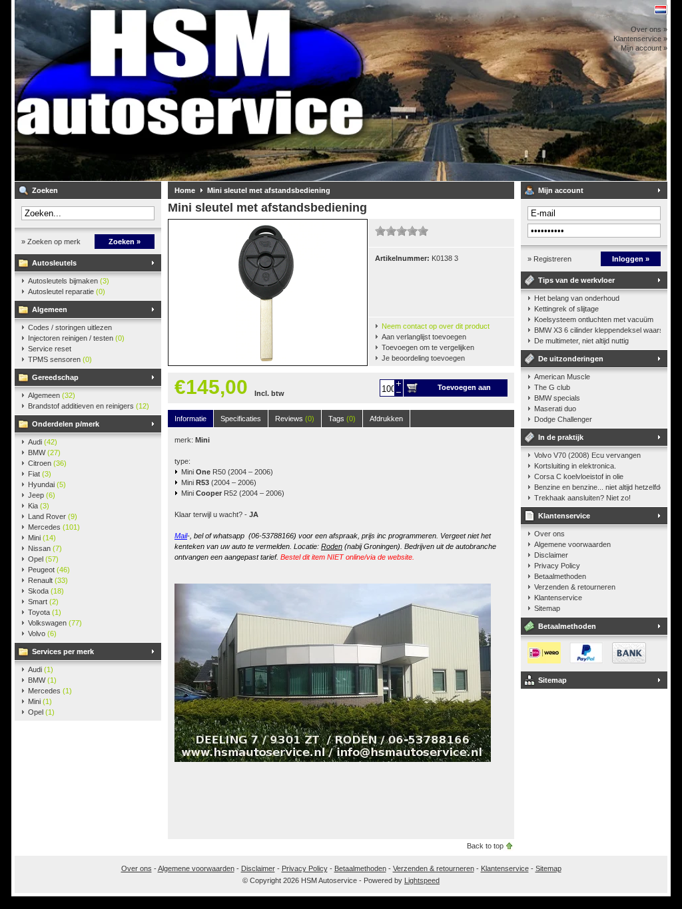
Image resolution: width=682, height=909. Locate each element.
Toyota (44, 612)
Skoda (46, 591)
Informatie (190, 419)
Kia (38, 506)
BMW (44, 452)
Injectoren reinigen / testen (76, 338)
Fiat (39, 474)
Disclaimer (551, 555)
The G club (552, 387)
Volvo (42, 633)
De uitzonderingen (570, 359)
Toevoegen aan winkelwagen (464, 390)
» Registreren (549, 259)
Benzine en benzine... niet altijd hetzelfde (597, 487)
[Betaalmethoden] (583, 661)
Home (184, 190)
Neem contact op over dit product (436, 326)
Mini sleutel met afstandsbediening (268, 190)
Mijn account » (644, 48)
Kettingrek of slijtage (566, 309)
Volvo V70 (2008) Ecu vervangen (587, 455)
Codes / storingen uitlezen (70, 327)
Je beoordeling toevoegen (423, 358)
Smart (43, 602)
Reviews (294, 419)
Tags (342, 419)
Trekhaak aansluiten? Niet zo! (582, 498)
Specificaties (240, 419)
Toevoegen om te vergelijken (428, 347)
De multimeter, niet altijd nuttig (581, 341)
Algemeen (49, 309)
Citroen (47, 463)
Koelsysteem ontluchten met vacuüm (593, 319)
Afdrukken (386, 419)
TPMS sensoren (60, 359)
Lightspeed (422, 880)
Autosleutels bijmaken (68, 281)
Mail (180, 536)
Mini (42, 538)
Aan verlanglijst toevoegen (424, 337)
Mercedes (54, 527)
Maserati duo (555, 409)
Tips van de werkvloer (576, 280)
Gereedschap (55, 377)
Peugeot (49, 570)
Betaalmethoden (560, 576)
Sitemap (547, 608)
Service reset (49, 349)
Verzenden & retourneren (574, 587)
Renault (48, 580)
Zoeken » (125, 242)
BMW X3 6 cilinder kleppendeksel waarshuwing (597, 330)
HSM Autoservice (191, 90)
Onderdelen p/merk (65, 424)
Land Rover (52, 516)
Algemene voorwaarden (572, 544)
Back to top (485, 846)
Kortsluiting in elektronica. (575, 466)
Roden (331, 546)
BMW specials (557, 398)
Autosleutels (54, 263)
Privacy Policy (557, 566)
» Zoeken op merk (51, 242)
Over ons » (649, 29)
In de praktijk (560, 437)
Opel (43, 559)
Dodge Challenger (563, 419)
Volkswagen (55, 623)
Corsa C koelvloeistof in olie (578, 476)
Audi (42, 442)
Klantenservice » (640, 39)
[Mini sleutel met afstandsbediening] (268, 363)
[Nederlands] (660, 10)
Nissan (45, 548)
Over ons (549, 534)
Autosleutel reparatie (66, 291)
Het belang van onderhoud (576, 298)
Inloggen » (630, 259)
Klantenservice (564, 516)
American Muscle (562, 377)
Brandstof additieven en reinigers (88, 406)
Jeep (41, 495)
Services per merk (63, 651)
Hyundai (47, 484)
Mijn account (560, 190)
